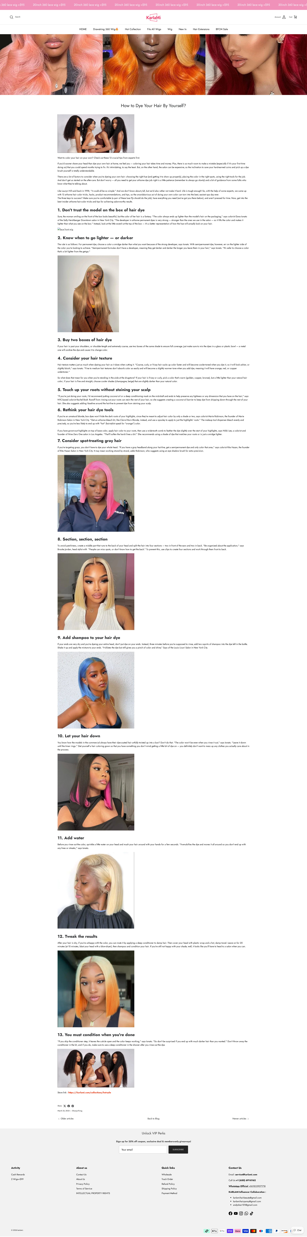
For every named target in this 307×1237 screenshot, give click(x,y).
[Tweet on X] (64, 1106)
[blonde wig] (65, 229)
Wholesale (167, 1174)
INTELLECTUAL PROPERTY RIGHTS (93, 1193)
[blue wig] (96, 727)
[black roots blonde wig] (96, 629)
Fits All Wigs (154, 29)
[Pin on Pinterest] (72, 1106)
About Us (80, 1179)
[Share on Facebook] (68, 1106)
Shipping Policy (169, 1188)
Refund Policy (168, 1184)
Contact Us (81, 1174)
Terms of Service (84, 1188)
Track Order (167, 1179)
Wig (170, 29)
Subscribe (178, 1149)
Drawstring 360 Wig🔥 (105, 29)
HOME (83, 29)
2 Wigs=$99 (17, 1179)
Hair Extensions (201, 29)
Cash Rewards (18, 1174)
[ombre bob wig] (96, 1026)
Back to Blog (153, 1118)
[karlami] (153, 17)
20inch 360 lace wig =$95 (49, 5)
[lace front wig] (96, 152)
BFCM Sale (222, 29)
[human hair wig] (96, 1086)
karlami (20, 1230)
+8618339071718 (247, 1186)
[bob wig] (96, 829)
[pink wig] (96, 530)
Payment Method (169, 1193)
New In (182, 29)
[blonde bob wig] (96, 928)
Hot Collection (133, 29)
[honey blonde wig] (88, 331)
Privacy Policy (83, 1184)
